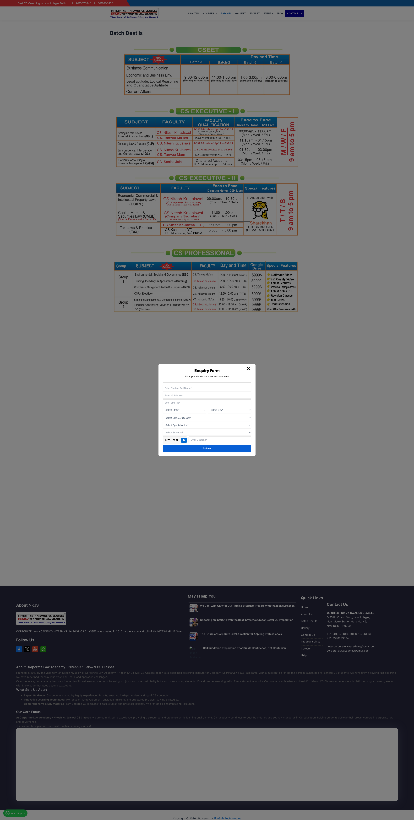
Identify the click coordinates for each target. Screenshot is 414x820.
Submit (207, 448)
